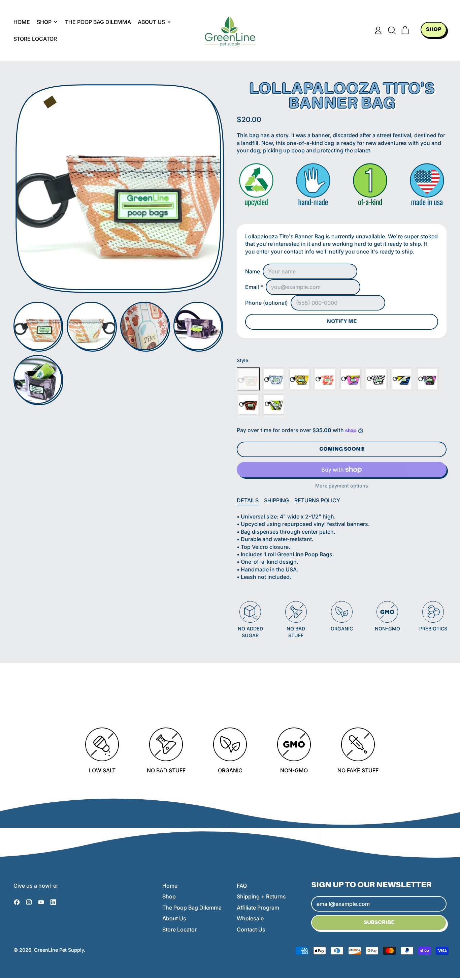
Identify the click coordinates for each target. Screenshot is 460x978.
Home (21, 22)
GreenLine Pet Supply (59, 950)
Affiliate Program (258, 907)
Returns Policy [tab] (317, 500)
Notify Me (342, 321)
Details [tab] (248, 500)
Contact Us (251, 929)
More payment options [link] (341, 485)
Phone (266, 302)
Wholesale (250, 918)
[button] (391, 30)
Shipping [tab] (276, 500)
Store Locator (35, 38)
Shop (169, 896)
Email (254, 287)
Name (252, 271)
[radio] (248, 378)
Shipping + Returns (261, 896)
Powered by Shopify (112, 950)
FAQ (242, 885)
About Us (174, 918)
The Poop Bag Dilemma (98, 22)
